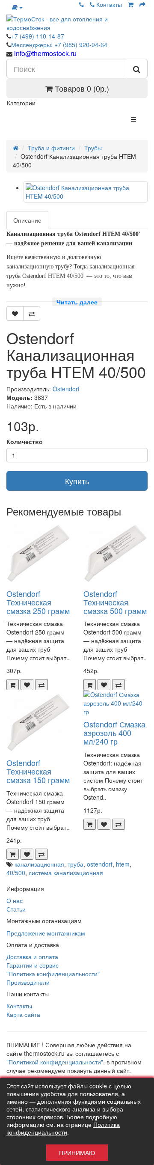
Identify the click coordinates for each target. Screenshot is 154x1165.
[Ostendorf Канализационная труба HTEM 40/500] (86, 192)
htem (123, 864)
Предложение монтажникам (45, 933)
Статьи (16, 909)
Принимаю (77, 1152)
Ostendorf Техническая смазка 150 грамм (38, 771)
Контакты (108, 4)
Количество (24, 441)
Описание (27, 220)
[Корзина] (130, 4)
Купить (77, 480)
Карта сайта (23, 1014)
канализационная (39, 864)
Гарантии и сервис (32, 965)
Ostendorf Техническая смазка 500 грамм (115, 602)
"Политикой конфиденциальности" (54, 1062)
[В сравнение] (31, 313)
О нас (14, 900)
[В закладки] (15, 313)
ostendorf (100, 864)
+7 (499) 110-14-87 (37, 36)
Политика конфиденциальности (63, 1128)
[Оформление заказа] (142, 4)
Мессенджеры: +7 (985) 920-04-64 (59, 44)
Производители (28, 982)
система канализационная (66, 872)
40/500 (15, 872)
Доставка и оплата (32, 956)
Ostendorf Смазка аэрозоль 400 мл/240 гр (114, 732)
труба (75, 864)
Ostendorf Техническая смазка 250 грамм (38, 602)
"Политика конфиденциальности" (53, 973)
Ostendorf (66, 388)
